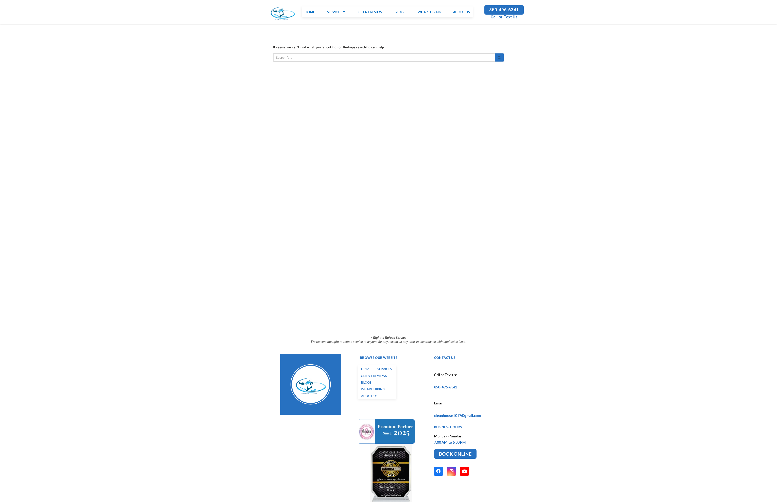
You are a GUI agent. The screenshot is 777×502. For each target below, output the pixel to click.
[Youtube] (464, 471)
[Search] (499, 57)
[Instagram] (451, 471)
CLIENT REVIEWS (374, 376)
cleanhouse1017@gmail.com (457, 415)
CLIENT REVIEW (370, 12)
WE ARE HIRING (429, 12)
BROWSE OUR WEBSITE (378, 357)
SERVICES (334, 12)
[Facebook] (438, 471)
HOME (310, 12)
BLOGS (399, 12)
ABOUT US (461, 12)
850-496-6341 (445, 387)
